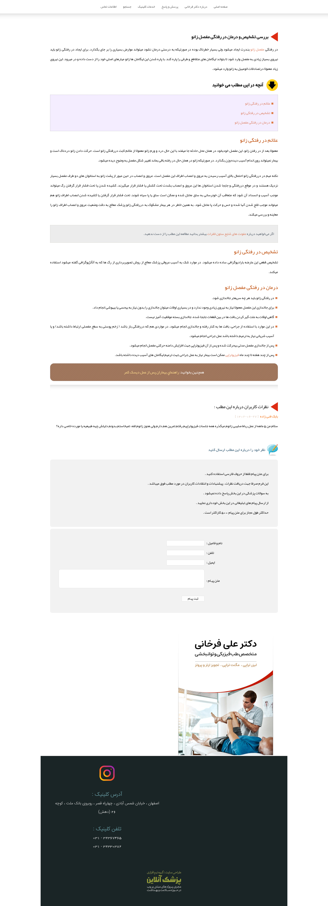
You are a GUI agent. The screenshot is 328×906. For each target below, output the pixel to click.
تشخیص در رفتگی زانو (255, 112)
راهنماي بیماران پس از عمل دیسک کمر (151, 372)
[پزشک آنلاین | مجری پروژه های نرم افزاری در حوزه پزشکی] (164, 892)
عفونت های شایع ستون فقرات (226, 233)
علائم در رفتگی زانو (257, 103)
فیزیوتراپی (232, 354)
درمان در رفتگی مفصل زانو (252, 122)
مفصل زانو (257, 49)
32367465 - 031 (107, 838)
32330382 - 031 (107, 846)
